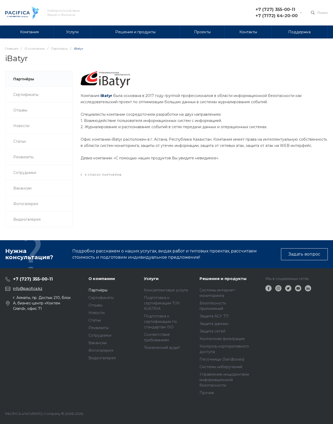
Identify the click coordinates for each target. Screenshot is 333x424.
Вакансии (97, 343)
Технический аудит (162, 347)
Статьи (94, 320)
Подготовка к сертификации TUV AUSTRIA (162, 303)
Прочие (207, 392)
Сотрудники (99, 335)
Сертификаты (101, 297)
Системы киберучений (221, 366)
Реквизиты (98, 327)
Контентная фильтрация (222, 338)
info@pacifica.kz (27, 288)
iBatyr (106, 95)
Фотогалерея (100, 350)
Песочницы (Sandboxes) (222, 359)
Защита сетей (212, 331)
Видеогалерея (102, 358)
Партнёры (97, 290)
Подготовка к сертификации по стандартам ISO (160, 321)
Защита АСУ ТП (214, 316)
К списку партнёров (103, 175)
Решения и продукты (223, 278)
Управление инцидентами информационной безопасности (224, 380)
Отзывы (95, 305)
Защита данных (214, 323)
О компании (101, 278)
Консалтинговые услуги (166, 290)
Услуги (151, 278)
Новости (96, 312)
